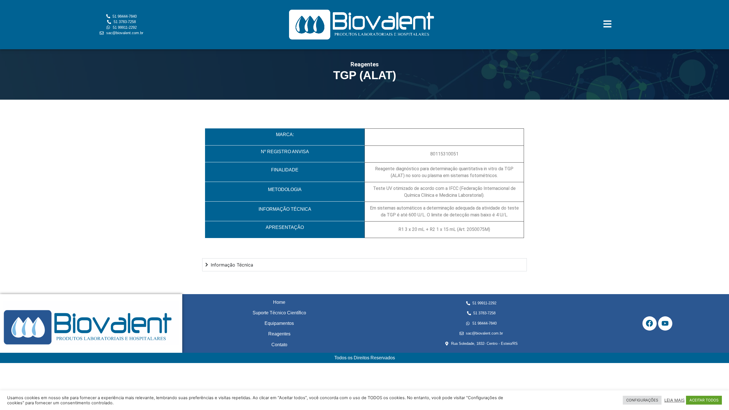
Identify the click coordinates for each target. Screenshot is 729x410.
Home (279, 302)
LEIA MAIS (674, 400)
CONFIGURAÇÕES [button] (642, 400)
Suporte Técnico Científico (279, 312)
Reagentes (279, 333)
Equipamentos (279, 323)
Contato (279, 344)
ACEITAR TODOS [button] (703, 400)
